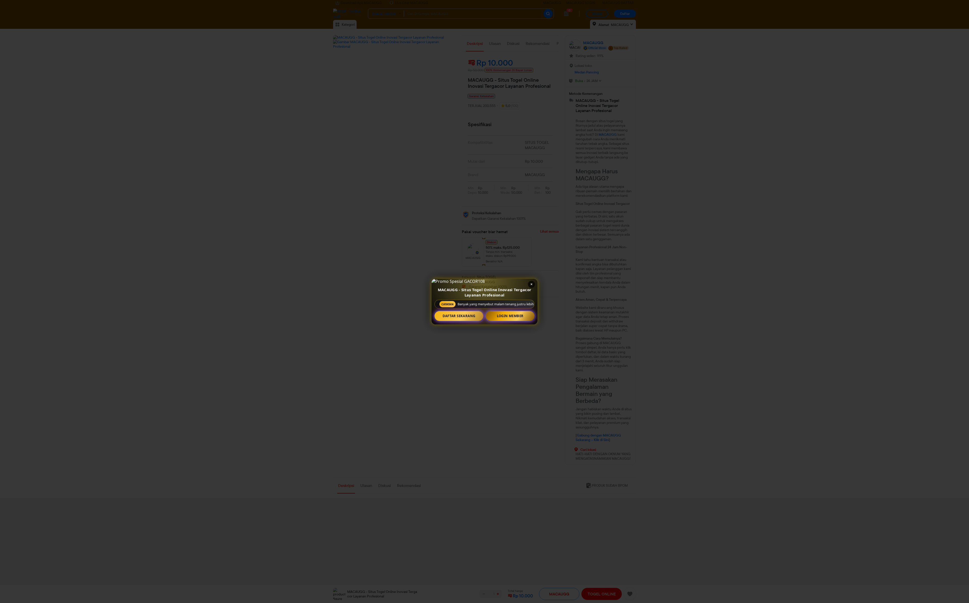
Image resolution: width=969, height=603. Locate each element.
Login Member (510, 316)
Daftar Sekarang (459, 316)
